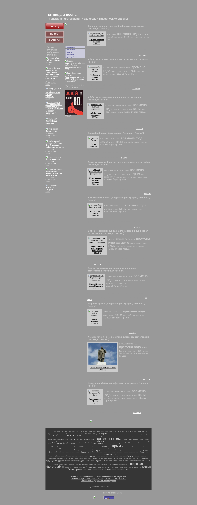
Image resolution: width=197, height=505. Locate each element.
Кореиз (125, 71)
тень (98, 461)
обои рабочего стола (74, 86)
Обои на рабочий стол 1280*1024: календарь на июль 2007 (74, 79)
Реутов (89, 458)
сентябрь (54, 460)
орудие (126, 452)
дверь (68, 442)
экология (130, 467)
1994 (66, 431)
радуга (76, 458)
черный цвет (101, 467)
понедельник (101, 456)
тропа (110, 461)
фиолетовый (146, 461)
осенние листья (133, 452)
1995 (70, 431)
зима (73, 444)
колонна (63, 446)
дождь (125, 442)
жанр (142, 442)
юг (140, 467)
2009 (127, 431)
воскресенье (78, 439)
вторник (125, 439)
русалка (126, 458)
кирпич (133, 443)
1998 (82, 431)
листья (96, 449)
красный (105, 447)
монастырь (90, 451)
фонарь (56, 464)
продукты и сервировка (140, 456)
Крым (132, 71)
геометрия (135, 439)
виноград (130, 436)
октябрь (113, 452)
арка (133, 434)
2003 (102, 431)
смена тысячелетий (123, 460)
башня (50, 436)
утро (134, 177)
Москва (103, 451)
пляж (86, 456)
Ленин (129, 351)
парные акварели (98, 455)
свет (124, 177)
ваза (107, 436)
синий (106, 460)
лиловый (83, 449)
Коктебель (57, 446)
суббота (80, 461)
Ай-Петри (106, 68)
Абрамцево (71, 47)
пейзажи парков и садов (121, 455)
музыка (116, 451)
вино (125, 436)
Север (47, 460)
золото (81, 443)
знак (77, 443)
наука (140, 451)
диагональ (119, 442)
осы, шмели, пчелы (59, 455)
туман (115, 461)
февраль (139, 461)
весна (108, 34)
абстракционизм (59, 434)
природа (130, 456)
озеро (105, 452)
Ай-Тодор (95, 434)
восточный (86, 439)
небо (126, 37)
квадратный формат (113, 443)
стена (68, 461)
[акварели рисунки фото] (54, 29)
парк (131, 37)
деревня (94, 442)
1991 (55, 431)
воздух (66, 439)
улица (140, 209)
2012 (139, 431)
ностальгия (68, 452)
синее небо (144, 142)
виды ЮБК (71, 54)
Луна (104, 449)
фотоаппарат (72, 464)
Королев (94, 446)
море (106, 177)
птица (66, 458)
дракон (134, 442)
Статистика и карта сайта (115, 479)
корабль (74, 446)
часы (71, 467)
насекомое (128, 451)
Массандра (54, 451)
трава (102, 461)
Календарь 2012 (72, 85)
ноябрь (77, 452)
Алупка (111, 434)
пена (131, 455)
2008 (123, 431)
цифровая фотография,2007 (52, 79)
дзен (115, 442)
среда (59, 461)
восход (127, 170)
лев (148, 446)
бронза (97, 436)
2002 (98, 431)
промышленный (52, 458)
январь (109, 469)
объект (89, 452)
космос (99, 446)
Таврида (94, 461)
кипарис (138, 243)
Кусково (124, 446)
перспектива (138, 455)
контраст (68, 446)
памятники (71, 50)
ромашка (110, 458)
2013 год (96, 42)
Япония (114, 469)
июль (90, 443)
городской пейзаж (56, 442)
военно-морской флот (58, 439)
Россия (109, 39)
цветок (91, 464)
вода (140, 436)
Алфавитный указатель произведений (87, 479)
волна (71, 439)
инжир (123, 174)
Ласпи (129, 446)
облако (105, 74)
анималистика (123, 434)
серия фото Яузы (75, 460)
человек (76, 467)
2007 (119, 431)
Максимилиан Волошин (127, 449)
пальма (135, 246)
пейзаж (108, 454)
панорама (85, 455)
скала (110, 460)
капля (105, 443)
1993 (62, 431)
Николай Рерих (57, 452)
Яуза (127, 469)
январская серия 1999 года (99, 469)
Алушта (116, 434)
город (48, 442)
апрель (129, 434)
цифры (67, 467)
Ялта (89, 469)
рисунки (70, 52)
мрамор (112, 451)
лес (55, 449)
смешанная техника (135, 460)
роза (105, 458)
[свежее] (54, 36)
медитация (61, 451)
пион (149, 455)
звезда (54, 443)
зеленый (110, 37)
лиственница (90, 449)
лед (48, 449)
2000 (90, 431)
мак (111, 449)
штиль (121, 467)
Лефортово (67, 449)
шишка (116, 467)
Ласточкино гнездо (136, 446)
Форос (65, 464)
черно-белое (82, 467)
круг (110, 446)
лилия (78, 449)
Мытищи (120, 37)
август (74, 434)
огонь (93, 452)
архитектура (139, 434)
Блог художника (119, 477)
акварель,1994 (51, 123)
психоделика (60, 458)
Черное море (142, 177)
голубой (141, 439)
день (89, 442)
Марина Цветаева (144, 449)
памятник (145, 351)
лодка (100, 449)
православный (123, 456)
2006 (114, 431)
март (138, 71)
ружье (120, 458)
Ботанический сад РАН (89, 436)
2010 (131, 431)
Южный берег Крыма (127, 74)
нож (63, 452)
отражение (68, 455)
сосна (49, 461)
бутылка (103, 436)
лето (60, 448)
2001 (94, 431)
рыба (130, 458)
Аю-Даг (146, 434)
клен (142, 443)
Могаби (85, 451)
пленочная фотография (77, 456)
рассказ (81, 458)
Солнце (148, 460)
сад (134, 458)
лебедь (144, 446)
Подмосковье (139, 37)
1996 (73, 431)
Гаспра (130, 439)
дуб (139, 442)
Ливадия (73, 449)
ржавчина (95, 458)
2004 (106, 431)
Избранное (106, 477)
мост (107, 451)
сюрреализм (87, 461)
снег (143, 460)
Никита (50, 452)
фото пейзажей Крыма (112, 493)
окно (109, 452)
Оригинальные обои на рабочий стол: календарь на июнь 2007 (74, 66)
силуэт (130, 177)
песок (145, 455)
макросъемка (117, 449)
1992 (58, 431)
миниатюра (73, 451)
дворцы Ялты (72, 57)
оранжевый (120, 452)
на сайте (142, 55)
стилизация (74, 461)
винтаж (135, 436)
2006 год (95, 77)
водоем (145, 436)
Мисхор (110, 398)
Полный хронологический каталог (85, 477)
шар (113, 467)
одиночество (99, 452)
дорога (130, 442)
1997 (77, 431)
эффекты (136, 467)
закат (49, 443)
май (115, 37)
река (85, 458)
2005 (110, 431)
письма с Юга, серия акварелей (58, 456)
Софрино (54, 461)
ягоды (85, 469)
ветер (116, 436)
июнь (95, 444)
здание (119, 71)
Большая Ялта (118, 67)
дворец (79, 442)
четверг (107, 467)
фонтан (61, 464)
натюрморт (135, 451)
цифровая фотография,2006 (51, 134)
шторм (125, 467)
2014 (147, 431)
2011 (135, 431)
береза (63, 436)
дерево (144, 34)
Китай (138, 443)
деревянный (109, 442)
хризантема (85, 464)
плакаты (68, 116)
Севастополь (144, 458)
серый (82, 460)
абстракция (68, 434)
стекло (64, 461)
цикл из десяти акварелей (100, 464)
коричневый (88, 446)
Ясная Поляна (121, 469)
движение (73, 442)
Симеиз (92, 460)
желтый (147, 442)
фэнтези (78, 464)
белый (55, 436)
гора (113, 71)
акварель (103, 433)
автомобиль (81, 434)
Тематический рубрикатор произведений (98, 481)
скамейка (115, 460)
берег (59, 436)
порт (107, 456)
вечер (114, 34)
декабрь (85, 442)
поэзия (116, 456)
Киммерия (122, 443)
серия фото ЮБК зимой (64, 460)
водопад (50, 439)
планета (69, 456)
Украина (120, 461)
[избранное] (54, 43)
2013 (143, 431)
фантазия (133, 461)
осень (141, 452)
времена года (128, 34)
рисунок (101, 458)
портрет (112, 456)
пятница (146, 37)
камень (100, 444)
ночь (73, 452)
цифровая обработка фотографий (117, 464)
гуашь (64, 442)
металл (67, 451)
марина (136, 449)
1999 (86, 431)
